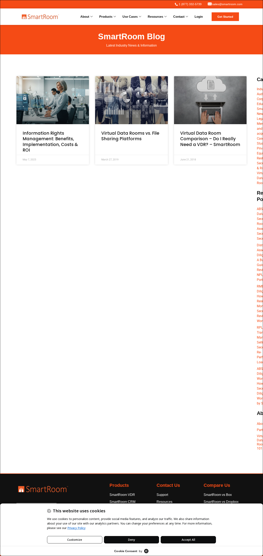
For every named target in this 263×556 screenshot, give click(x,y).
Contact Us (168, 485)
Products (105, 16)
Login (199, 16)
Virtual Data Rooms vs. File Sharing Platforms (130, 136)
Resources (155, 16)
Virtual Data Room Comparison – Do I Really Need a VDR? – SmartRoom (210, 138)
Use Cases (130, 16)
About (84, 16)
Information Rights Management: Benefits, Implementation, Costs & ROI (50, 141)
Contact (179, 16)
